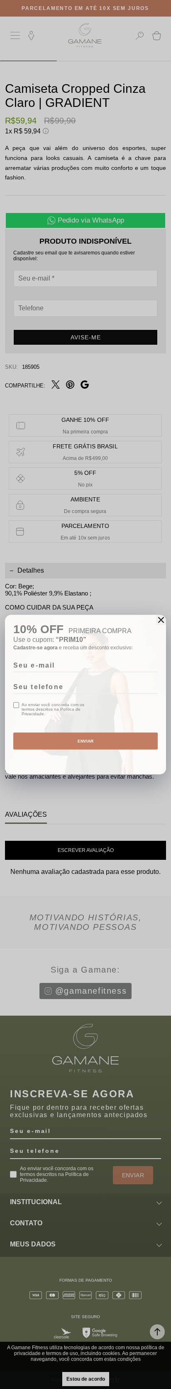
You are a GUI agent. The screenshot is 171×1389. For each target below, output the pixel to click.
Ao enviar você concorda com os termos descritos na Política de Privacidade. (53, 709)
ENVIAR (85, 741)
